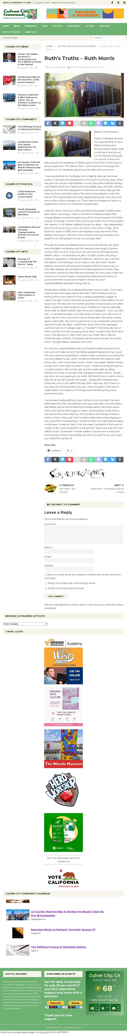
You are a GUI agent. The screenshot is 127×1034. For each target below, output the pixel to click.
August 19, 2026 (26, 109)
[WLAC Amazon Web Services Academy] (63, 682)
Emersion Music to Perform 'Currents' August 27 (63, 940)
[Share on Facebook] (48, 123)
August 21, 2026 (26, 68)
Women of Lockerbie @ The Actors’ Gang (27, 261)
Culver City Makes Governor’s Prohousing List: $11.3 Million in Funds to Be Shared (29, 59)
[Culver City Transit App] (63, 850)
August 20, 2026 (26, 241)
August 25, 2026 (26, 133)
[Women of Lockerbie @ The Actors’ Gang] (9, 262)
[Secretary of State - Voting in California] (63, 885)
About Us (31, 32)
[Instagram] (124, 2)
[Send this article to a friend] (76, 123)
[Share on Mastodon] (98, 123)
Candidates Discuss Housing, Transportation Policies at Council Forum (29, 232)
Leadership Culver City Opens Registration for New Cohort (28, 146)
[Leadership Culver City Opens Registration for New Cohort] (9, 145)
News (16, 26)
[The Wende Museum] (63, 766)
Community (31, 26)
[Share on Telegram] (105, 123)
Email (47, 556)
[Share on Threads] (119, 123)
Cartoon (104, 26)
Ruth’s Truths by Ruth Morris (84, 67)
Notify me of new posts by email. (66, 588)
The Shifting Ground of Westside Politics (29, 127)
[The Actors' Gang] (84, 477)
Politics (57, 26)
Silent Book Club (27, 276)
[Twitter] (118, 2)
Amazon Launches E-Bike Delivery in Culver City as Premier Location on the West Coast (29, 99)
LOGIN (78, 1027)
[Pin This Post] (69, 123)
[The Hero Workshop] (63, 808)
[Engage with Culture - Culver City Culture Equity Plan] (63, 724)
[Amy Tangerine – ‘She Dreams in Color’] (9, 295)
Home (5, 26)
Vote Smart (74, 26)
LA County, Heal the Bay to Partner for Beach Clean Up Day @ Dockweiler (29, 166)
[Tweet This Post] (55, 123)
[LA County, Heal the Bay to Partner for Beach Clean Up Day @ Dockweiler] (9, 165)
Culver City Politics (19, 184)
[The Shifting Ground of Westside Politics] (9, 129)
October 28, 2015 (57, 67)
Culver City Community (20, 119)
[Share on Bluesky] (112, 123)
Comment (50, 524)
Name (48, 547)
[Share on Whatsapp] (91, 123)
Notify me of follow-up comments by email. (71, 583)
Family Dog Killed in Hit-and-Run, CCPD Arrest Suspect (29, 79)
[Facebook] (112, 2)
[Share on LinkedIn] (62, 123)
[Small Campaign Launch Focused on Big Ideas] (9, 212)
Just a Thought (11, 32)
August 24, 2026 (26, 153)
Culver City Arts (16, 251)
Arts (45, 26)
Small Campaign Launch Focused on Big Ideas (29, 212)
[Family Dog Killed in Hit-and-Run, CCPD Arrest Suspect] (9, 80)
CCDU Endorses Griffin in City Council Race (26, 194)
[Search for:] (108, 37)
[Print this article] (84, 123)
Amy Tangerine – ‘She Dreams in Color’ (27, 295)
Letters (89, 26)
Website (48, 565)
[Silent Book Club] (9, 280)
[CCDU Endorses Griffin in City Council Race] (9, 195)
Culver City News (16, 46)
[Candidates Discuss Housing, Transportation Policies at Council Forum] (9, 230)
